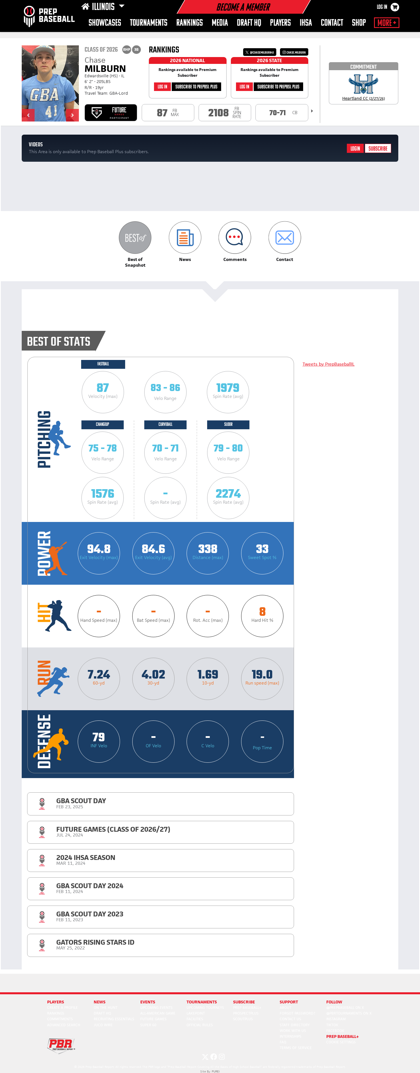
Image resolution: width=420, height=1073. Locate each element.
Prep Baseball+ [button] (342, 1036)
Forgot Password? (297, 1013)
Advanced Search (63, 1025)
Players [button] (280, 23)
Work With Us (293, 1030)
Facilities (195, 1019)
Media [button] (220, 23)
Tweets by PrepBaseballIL (329, 364)
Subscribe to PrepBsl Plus (196, 87)
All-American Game (157, 1013)
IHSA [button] (306, 23)
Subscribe (378, 149)
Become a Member (242, 8)
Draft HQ (249, 23)
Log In (382, 7)
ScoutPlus (243, 1019)
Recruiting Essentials (114, 1019)
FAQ (283, 1042)
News (99, 1002)
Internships (290, 1036)
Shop (359, 23)
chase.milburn (296, 52)
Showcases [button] (105, 23)
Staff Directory (295, 1025)
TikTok (332, 1025)
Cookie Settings (341, 1042)
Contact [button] (332, 23)
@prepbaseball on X (345, 1007)
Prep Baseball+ (247, 1007)
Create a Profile (62, 1007)
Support (289, 1002)
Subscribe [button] (244, 1002)
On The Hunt (105, 1007)
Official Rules (200, 1025)
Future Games (153, 1019)
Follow (334, 1002)
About (285, 1007)
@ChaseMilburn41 (261, 52)
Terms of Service (296, 1047)
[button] (28, 115)
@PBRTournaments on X (349, 1013)
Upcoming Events (156, 1007)
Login (355, 149)
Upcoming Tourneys (205, 1007)
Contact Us (290, 1019)
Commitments (60, 1019)
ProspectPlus (246, 1013)
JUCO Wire (103, 1025)
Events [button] (147, 1002)
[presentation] (312, 111)
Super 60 (148, 1025)
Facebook (335, 1030)
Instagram (336, 1019)
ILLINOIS (104, 7)
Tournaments (148, 23)
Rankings (189, 23)
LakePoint (196, 1013)
